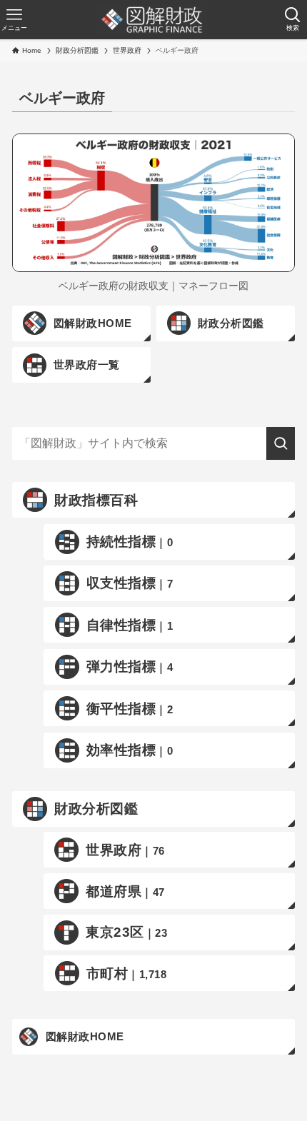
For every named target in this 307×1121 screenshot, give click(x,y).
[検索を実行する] (280, 443)
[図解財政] (151, 20)
